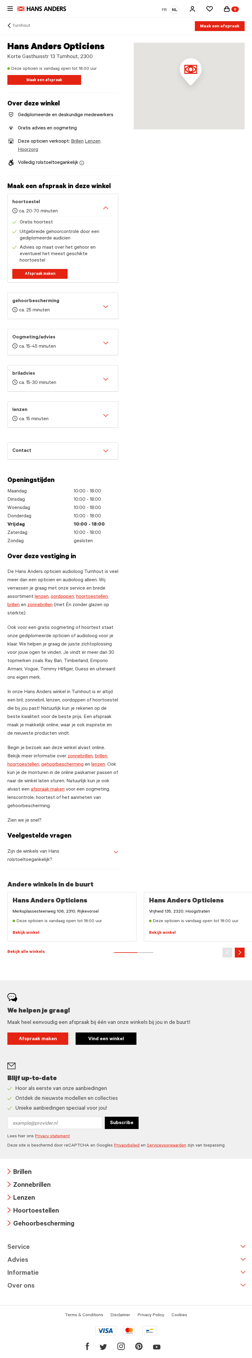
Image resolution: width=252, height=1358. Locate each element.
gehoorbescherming (62, 765)
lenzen (42, 597)
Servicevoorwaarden (166, 1145)
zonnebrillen (40, 605)
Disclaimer (120, 1315)
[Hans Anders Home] (45, 9)
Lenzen (92, 141)
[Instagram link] (121, 1346)
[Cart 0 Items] (226, 9)
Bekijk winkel (26, 933)
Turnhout (21, 26)
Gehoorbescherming (40, 1224)
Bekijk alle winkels (26, 952)
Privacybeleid (127, 1145)
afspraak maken (48, 789)
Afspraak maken (40, 274)
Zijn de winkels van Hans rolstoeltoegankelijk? (33, 856)
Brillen (77, 141)
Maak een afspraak (219, 26)
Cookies (179, 1315)
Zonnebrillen (29, 1186)
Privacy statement (52, 1136)
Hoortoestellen (33, 1211)
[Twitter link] (103, 1346)
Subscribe (121, 1123)
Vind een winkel (106, 1039)
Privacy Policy (151, 1315)
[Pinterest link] (139, 1346)
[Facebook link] (87, 1346)
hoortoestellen (92, 597)
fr (164, 10)
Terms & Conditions (84, 1315)
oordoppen (62, 597)
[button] (192, 9)
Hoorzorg (28, 150)
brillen (13, 605)
